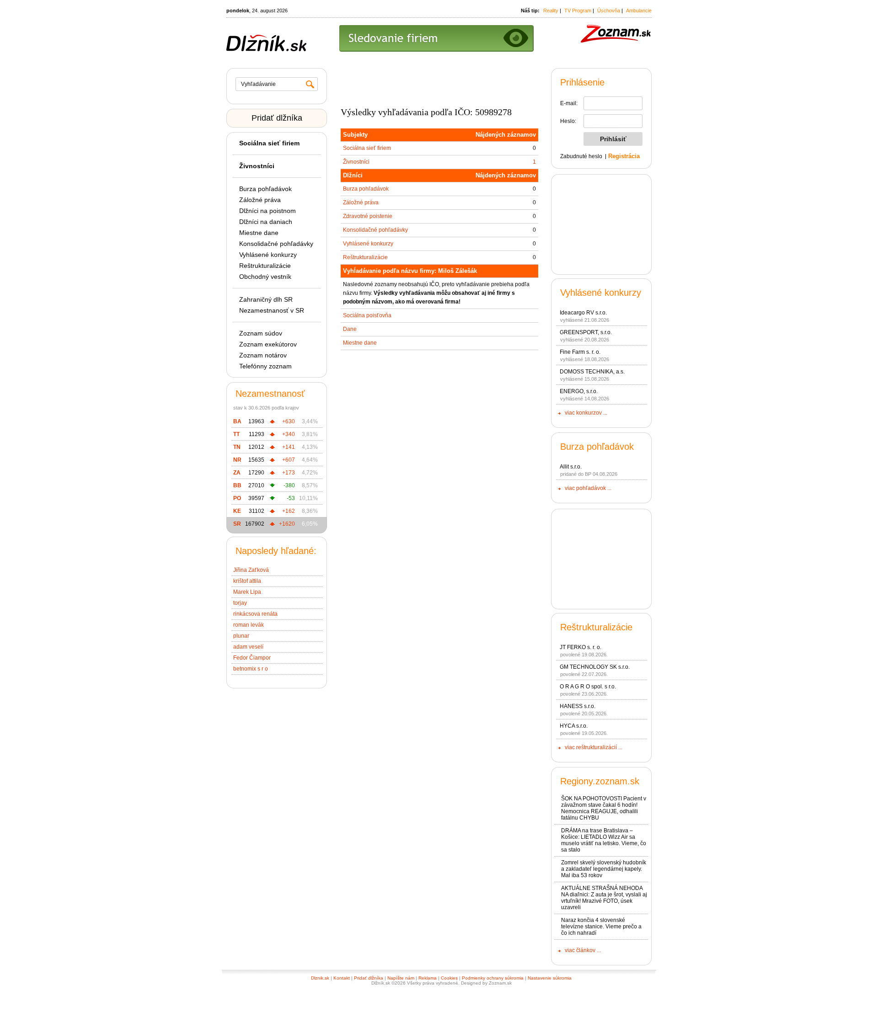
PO (237, 498)
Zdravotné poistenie (367, 216)
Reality (550, 10)
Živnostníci (356, 162)
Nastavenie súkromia (550, 977)
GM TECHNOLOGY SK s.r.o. (595, 667)
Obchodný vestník (265, 276)
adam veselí (248, 647)
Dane (350, 329)
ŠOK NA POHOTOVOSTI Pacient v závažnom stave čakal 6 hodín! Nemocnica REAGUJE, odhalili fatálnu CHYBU (603, 808)
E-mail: (569, 103)
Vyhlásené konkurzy (268, 254)
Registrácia (624, 156)
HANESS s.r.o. (577, 706)
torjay (240, 603)
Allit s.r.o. (571, 466)
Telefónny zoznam (265, 366)
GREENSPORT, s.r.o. (586, 332)
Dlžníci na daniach (265, 221)
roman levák (248, 625)
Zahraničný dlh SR (266, 299)
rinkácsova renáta (255, 614)
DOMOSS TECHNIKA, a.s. (592, 371)
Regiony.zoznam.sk (599, 781)
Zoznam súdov (260, 333)
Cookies (449, 977)
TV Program (577, 10)
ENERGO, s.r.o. (579, 391)
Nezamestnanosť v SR (271, 310)
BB (237, 485)
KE (237, 511)
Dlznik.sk (320, 977)
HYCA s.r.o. (574, 726)
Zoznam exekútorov (268, 344)
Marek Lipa (247, 592)
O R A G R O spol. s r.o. (588, 686)
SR (237, 524)
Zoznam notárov (263, 355)
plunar (241, 636)
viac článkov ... (583, 950)
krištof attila (247, 581)
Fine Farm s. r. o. (580, 352)
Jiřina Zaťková (251, 570)
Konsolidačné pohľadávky (276, 243)
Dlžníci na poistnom (267, 210)
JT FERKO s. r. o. (580, 647)
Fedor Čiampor (252, 658)
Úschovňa (608, 10)
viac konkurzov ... (586, 413)
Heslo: (568, 121)
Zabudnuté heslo (581, 156)
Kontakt (341, 977)
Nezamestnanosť (270, 394)
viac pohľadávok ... (588, 488)
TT (236, 434)
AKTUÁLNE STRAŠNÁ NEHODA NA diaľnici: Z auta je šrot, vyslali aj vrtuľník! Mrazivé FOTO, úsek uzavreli (604, 898)
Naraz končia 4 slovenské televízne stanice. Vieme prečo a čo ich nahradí (601, 926)
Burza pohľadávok (265, 188)
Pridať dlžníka (277, 118)
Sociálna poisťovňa (367, 315)
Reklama (427, 977)
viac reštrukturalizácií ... (593, 747)
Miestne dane (258, 232)
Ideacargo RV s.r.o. (583, 312)
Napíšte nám (400, 977)
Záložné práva (260, 199)
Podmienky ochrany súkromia (493, 977)
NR (237, 460)
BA (237, 421)
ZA (237, 472)
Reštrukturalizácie (265, 265)
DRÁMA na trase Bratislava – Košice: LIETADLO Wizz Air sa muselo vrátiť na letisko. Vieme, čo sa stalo (603, 840)
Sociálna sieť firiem (367, 148)
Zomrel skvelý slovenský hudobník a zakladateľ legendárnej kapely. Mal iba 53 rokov (603, 869)
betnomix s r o (250, 669)
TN (237, 447)
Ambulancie (639, 10)
